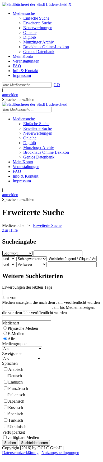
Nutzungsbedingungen (60, 452)
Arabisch (15, 369)
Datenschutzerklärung (20, 452)
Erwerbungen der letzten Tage (27, 287)
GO (57, 84)
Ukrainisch (17, 426)
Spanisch (15, 414)
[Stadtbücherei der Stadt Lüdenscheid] (34, 4)
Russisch (15, 407)
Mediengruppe (14, 343)
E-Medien (16, 333)
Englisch (15, 382)
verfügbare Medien (23, 437)
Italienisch (16, 395)
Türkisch (15, 420)
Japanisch (16, 401)
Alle (11, 339)
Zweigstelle (11, 353)
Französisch (18, 388)
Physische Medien (23, 328)
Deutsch (15, 375)
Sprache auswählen (18, 99)
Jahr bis (58, 307)
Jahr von (9, 297)
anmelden (10, 95)
